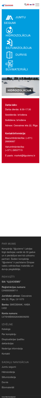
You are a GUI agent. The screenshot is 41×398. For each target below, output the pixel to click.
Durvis (5, 382)
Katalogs (6, 329)
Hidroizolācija (8, 372)
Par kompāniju (9, 334)
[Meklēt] (24, 4)
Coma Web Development (8, 397)
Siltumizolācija (9, 377)
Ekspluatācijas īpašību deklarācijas (13, 341)
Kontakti (6, 353)
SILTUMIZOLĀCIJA (19, 48)
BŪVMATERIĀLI (17, 69)
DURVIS (21, 54)
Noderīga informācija (12, 348)
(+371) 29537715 (14, 150)
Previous (6, 86)
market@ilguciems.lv (24, 155)
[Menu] (37, 4)
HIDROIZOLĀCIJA (18, 35)
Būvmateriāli (8, 387)
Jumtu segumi (9, 366)
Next (34, 86)
